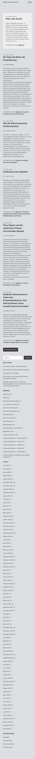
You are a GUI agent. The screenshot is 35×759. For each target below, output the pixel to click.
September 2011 (8, 718)
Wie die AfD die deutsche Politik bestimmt (16, 370)
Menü (30, 2)
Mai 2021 (6, 617)
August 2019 (7, 661)
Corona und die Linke (9, 404)
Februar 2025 (7, 516)
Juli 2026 (6, 465)
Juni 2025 (6, 502)
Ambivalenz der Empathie (15, 172)
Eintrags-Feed (7, 740)
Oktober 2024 (7, 529)
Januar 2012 (7, 715)
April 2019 (6, 675)
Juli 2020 (6, 637)
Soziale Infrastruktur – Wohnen (12, 448)
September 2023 (8, 567)
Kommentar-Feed (8, 744)
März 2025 (6, 513)
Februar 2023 (7, 577)
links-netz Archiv (14, 19)
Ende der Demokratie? (17, 114)
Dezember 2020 (8, 627)
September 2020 (8, 634)
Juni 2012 (6, 712)
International (14, 214)
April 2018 (6, 691)
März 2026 (6, 475)
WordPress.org (7, 747)
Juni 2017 (6, 698)
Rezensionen (7, 431)
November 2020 (8, 631)
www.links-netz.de (11, 2)
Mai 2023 (6, 570)
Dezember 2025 (8, 482)
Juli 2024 (6, 540)
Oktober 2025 (7, 489)
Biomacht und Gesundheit (11, 401)
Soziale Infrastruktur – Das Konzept (14, 438)
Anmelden (6, 737)
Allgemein (21, 45)
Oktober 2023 (7, 563)
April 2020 (6, 644)
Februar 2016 (7, 705)
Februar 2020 (7, 651)
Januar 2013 (7, 708)
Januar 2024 (7, 553)
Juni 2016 (6, 702)
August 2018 (7, 688)
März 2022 (6, 600)
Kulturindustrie (7, 421)
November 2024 (8, 526)
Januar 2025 (7, 519)
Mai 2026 (6, 469)
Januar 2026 (7, 479)
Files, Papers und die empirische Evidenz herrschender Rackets (13, 228)
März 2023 (6, 573)
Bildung (5, 397)
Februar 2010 (7, 722)
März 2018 (6, 695)
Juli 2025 (6, 499)
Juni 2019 (6, 668)
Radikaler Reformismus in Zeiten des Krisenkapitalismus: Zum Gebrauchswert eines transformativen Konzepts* (16, 300)
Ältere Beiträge (10, 349)
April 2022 (6, 597)
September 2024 (8, 533)
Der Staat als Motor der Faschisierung (14, 366)
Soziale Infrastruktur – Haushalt (12, 441)
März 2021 (6, 624)
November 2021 (8, 610)
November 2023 (8, 560)
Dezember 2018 (8, 681)
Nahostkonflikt (7, 424)
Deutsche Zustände (21, 160)
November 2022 (8, 583)
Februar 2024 (7, 550)
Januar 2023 (7, 580)
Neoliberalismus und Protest (12, 216)
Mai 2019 (6, 671)
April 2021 (6, 621)
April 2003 (6, 729)
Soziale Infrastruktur (9, 435)
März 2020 (6, 648)
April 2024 (6, 546)
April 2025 (6, 509)
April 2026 (6, 472)
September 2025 (8, 492)
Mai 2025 (6, 506)
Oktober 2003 (7, 725)
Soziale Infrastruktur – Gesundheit (13, 451)
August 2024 (7, 536)
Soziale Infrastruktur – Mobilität (12, 445)
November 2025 (8, 486)
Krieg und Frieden (24, 214)
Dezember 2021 (8, 607)
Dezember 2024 (8, 523)
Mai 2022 (6, 594)
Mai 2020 (6, 641)
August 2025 (7, 496)
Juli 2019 (6, 664)
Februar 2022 (7, 604)
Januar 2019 (7, 678)
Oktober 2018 (7, 685)
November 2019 (8, 654)
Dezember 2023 (8, 556)
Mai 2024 (6, 543)
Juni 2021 (6, 614)
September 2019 (8, 658)
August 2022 (7, 590)
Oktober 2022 (7, 587)
